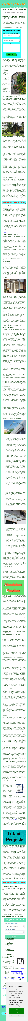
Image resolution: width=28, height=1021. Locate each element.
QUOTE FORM (14, 819)
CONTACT (20, 7)
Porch (3, 205)
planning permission (18, 102)
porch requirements (21, 817)
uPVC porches (21, 812)
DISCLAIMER (24, 7)
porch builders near (17, 846)
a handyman (13, 979)
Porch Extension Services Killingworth (13, 916)
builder (10, 61)
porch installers (13, 216)
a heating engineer (17, 972)
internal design (14, 95)
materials (4, 82)
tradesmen (11, 965)
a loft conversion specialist (16, 974)
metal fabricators (16, 971)
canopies (9, 408)
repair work (21, 250)
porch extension (6, 914)
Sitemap (3, 1006)
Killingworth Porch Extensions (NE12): (12, 16)
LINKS (14, 7)
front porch (5, 334)
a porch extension (18, 18)
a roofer (22, 968)
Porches (4, 232)
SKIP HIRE (21, 977)
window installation (17, 978)
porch (3, 153)
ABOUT (17, 7)
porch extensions (14, 221)
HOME (11, 7)
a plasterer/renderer (17, 973)
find (6, 888)
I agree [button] (17, 1009)
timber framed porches (15, 645)
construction (5, 669)
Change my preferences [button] (17, 1015)
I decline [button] (17, 1012)
